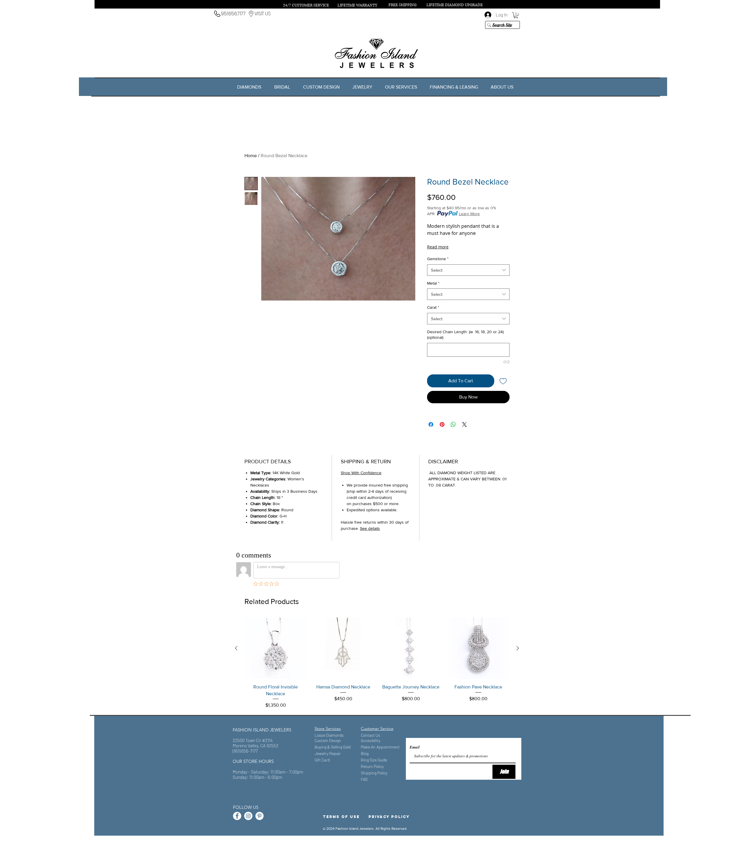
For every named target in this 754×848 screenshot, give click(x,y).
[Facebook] (237, 816)
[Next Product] (517, 648)
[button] (516, 15)
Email (415, 747)
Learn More (469, 213)
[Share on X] (464, 424)
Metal (433, 283)
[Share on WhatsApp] (453, 424)
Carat (433, 307)
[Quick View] (276, 648)
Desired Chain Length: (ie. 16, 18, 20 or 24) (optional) (465, 334)
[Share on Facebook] (430, 424)
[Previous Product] (236, 648)
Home (250, 155)
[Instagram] (248, 816)
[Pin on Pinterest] (442, 424)
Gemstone (438, 258)
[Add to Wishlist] (503, 380)
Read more (438, 247)
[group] (377, 663)
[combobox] (468, 270)
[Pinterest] (259, 816)
